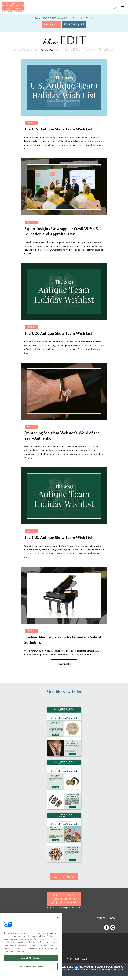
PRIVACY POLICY (112, 970)
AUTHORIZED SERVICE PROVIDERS (71, 967)
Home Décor (73, 49)
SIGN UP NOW (64, 877)
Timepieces (106, 49)
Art (58, 49)
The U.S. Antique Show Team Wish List (58, 129)
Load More (64, 664)
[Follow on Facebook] (106, 927)
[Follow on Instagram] (112, 927)
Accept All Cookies (30, 958)
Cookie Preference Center (31, 966)
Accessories (29, 49)
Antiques (47, 49)
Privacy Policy (21, 951)
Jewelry (90, 49)
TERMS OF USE (90, 970)
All (16, 49)
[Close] (57, 917)
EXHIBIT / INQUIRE (74, 24)
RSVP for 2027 (51, 24)
